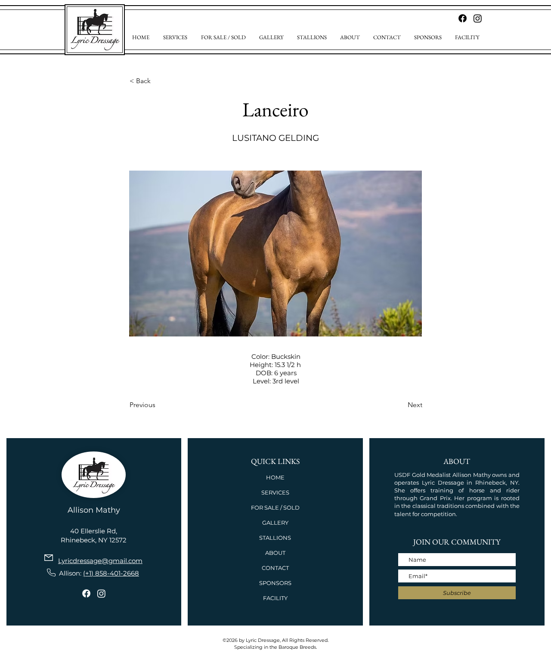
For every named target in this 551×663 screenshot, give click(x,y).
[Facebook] (86, 593)
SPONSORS (275, 582)
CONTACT (275, 567)
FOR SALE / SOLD (275, 507)
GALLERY (275, 522)
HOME (275, 477)
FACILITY (275, 598)
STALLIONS (275, 537)
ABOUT (275, 552)
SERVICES (275, 492)
